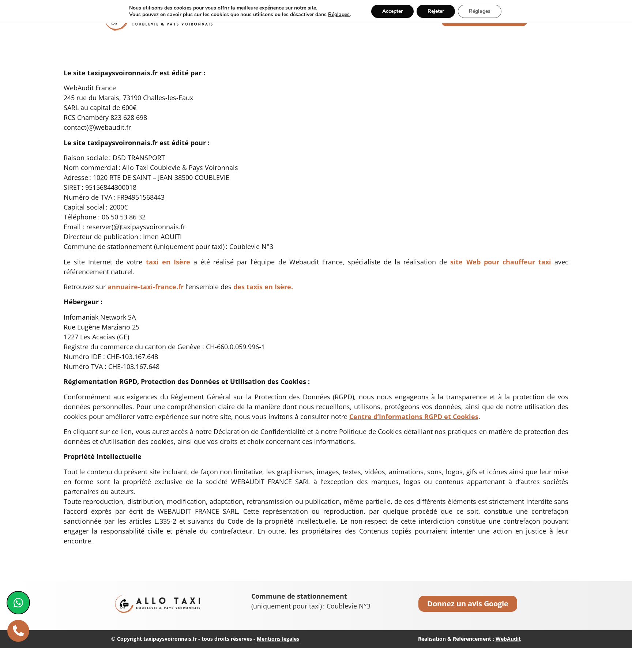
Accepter (392, 11)
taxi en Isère (168, 261)
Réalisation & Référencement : (469, 638)
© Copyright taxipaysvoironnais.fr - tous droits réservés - (205, 638)
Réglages (339, 14)
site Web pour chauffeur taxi (500, 261)
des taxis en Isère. (263, 286)
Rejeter (436, 11)
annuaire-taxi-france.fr (146, 286)
